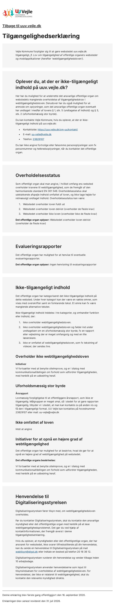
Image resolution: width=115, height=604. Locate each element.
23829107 (38, 139)
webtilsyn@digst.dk (27, 551)
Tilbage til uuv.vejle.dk (21, 26)
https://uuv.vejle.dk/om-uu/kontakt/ (58, 129)
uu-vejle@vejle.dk (42, 134)
